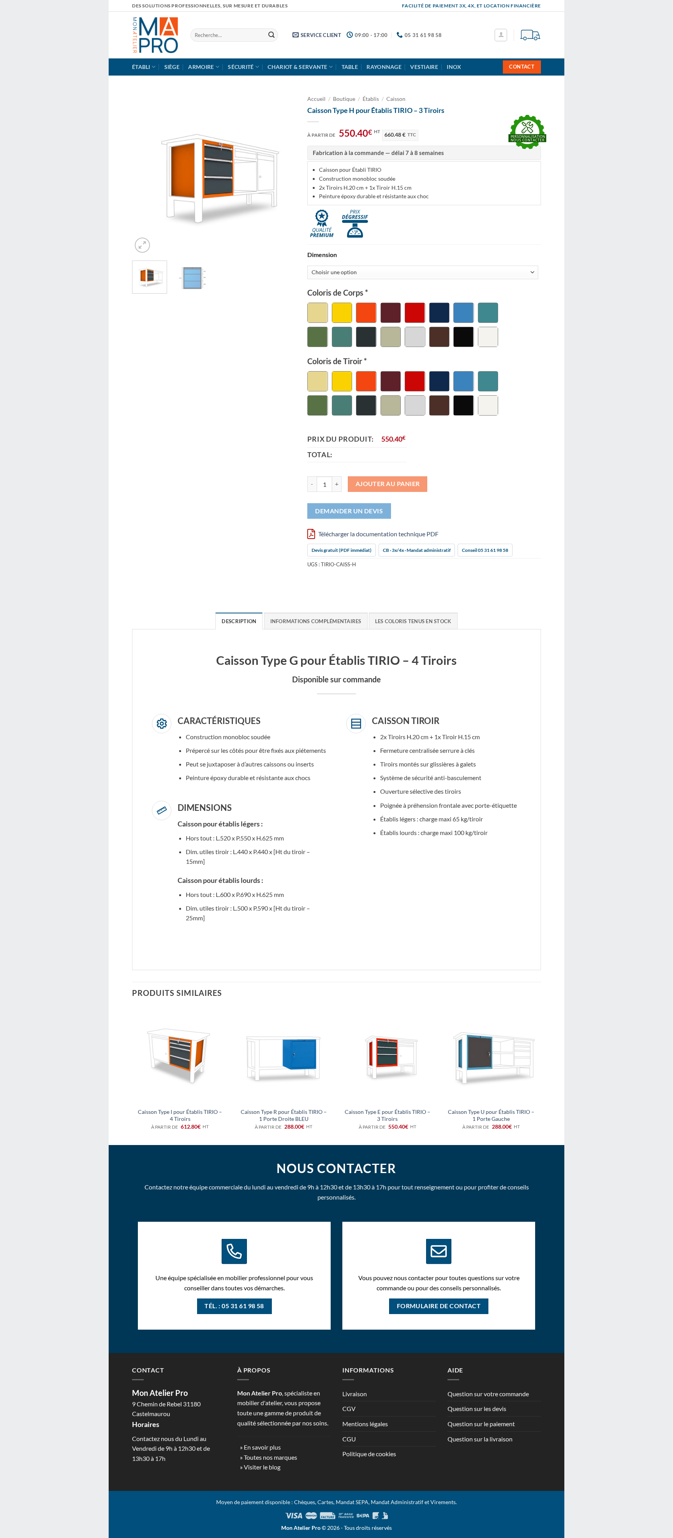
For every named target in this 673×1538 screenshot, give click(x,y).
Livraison (354, 1393)
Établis (371, 99)
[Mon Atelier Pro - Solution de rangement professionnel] (155, 35)
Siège (172, 66)
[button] (501, 35)
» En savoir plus (260, 1447)
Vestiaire (424, 66)
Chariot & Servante (297, 66)
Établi (141, 66)
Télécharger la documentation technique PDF (378, 533)
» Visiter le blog (260, 1467)
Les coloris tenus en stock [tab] (413, 621)
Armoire (201, 66)
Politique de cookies (369, 1453)
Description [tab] (239, 621)
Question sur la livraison (480, 1439)
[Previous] (145, 173)
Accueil (316, 99)
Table (350, 66)
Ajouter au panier (388, 483)
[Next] (282, 173)
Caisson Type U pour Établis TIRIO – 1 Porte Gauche (491, 1115)
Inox (454, 66)
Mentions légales (365, 1423)
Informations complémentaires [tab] (315, 621)
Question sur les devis (476, 1408)
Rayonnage (384, 66)
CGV (349, 1408)
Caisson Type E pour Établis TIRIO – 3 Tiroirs (387, 1115)
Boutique (344, 99)
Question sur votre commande (488, 1393)
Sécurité (241, 66)
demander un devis (349, 510)
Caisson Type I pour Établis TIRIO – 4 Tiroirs (180, 1115)
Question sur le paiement (481, 1423)
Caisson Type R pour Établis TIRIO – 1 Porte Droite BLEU (284, 1115)
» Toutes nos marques (268, 1457)
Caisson (395, 99)
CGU (349, 1439)
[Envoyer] (271, 35)
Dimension (322, 255)
